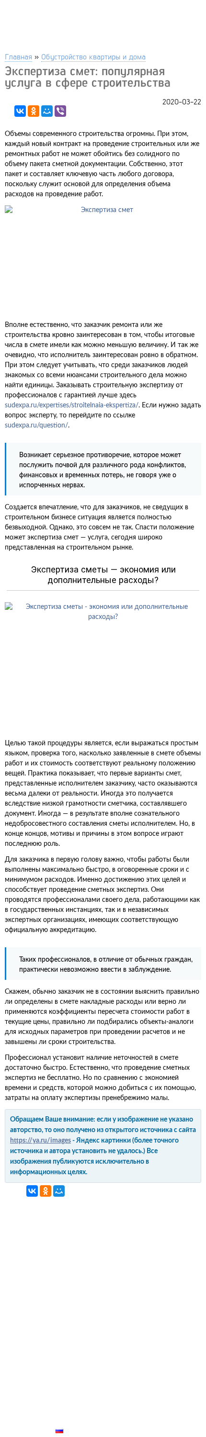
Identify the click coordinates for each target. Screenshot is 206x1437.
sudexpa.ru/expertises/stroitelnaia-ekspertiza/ (71, 405)
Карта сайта (79, 1419)
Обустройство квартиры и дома (93, 56)
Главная (18, 56)
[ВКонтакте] (20, 111)
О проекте (75, 1408)
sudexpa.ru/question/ (36, 425)
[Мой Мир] (47, 111)
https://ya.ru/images (40, 1140)
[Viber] (60, 111)
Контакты (75, 1397)
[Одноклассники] (33, 111)
